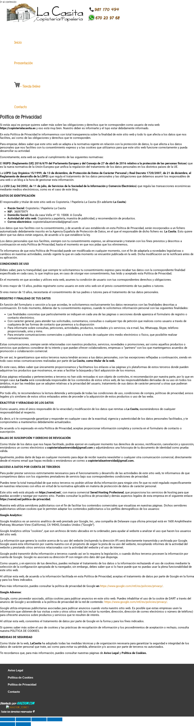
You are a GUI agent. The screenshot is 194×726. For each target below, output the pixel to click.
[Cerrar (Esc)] (54, 719)
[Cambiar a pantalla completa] (23, 719)
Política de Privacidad (22, 684)
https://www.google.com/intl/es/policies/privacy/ (131, 586)
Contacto (14, 691)
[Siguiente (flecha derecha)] (23, 724)
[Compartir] (39, 719)
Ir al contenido (8, 2)
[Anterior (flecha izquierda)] (7, 724)
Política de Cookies (20, 677)
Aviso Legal (15, 670)
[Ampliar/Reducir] (7, 719)
